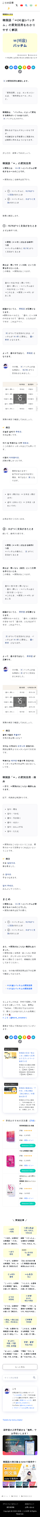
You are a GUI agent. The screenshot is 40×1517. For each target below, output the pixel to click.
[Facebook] (15, 68)
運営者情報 (10, 1507)
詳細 (32, 1120)
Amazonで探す (28, 1145)
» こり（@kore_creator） (15, 1018)
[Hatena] (33, 68)
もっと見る (20, 1367)
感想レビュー (29, 1140)
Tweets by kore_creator (13, 1420)
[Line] (20, 68)
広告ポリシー (29, 1504)
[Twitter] (11, 68)
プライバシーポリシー (10, 1504)
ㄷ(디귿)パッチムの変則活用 (19, 988)
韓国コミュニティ (26, 1400)
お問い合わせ (29, 1507)
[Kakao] (24, 68)
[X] (6, 68)
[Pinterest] (29, 68)
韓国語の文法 (8, 14)
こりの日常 (18, 1395)
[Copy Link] (20, 72)
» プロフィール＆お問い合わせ (23, 1408)
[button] (34, 1377)
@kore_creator (22, 1403)
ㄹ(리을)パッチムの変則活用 (19, 985)
